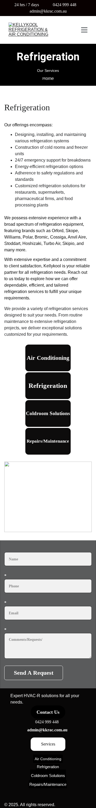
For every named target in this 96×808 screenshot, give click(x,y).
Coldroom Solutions (48, 413)
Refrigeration (48, 385)
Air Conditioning (48, 357)
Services (48, 744)
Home (48, 78)
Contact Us (48, 712)
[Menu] (84, 30)
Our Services (48, 70)
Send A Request (33, 672)
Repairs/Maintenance (48, 441)
